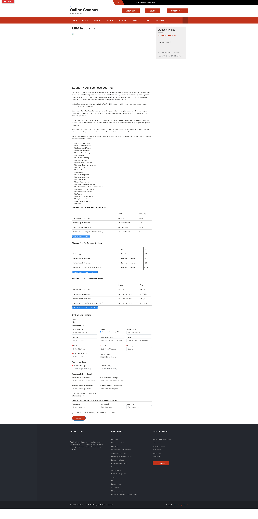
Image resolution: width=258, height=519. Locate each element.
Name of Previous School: (81, 378)
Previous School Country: (109, 378)
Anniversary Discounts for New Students (124, 494)
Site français (160, 20)
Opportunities (157, 453)
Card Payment (116, 470)
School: (74, 320)
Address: (75, 337)
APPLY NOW (161, 463)
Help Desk (114, 439)
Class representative (118, 443)
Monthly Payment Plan (119, 463)
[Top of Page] (252, 515)
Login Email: (104, 404)
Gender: (103, 329)
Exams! (152, 11)
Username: (76, 404)
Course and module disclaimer (121, 450)
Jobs (112, 477)
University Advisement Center (121, 457)
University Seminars (159, 446)
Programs (114, 446)
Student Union (157, 450)
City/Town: (76, 346)
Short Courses (116, 467)
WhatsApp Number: (107, 337)
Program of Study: (79, 366)
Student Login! (177, 11)
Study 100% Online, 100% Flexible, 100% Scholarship (169, 50)
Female (111, 332)
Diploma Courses (117, 491)
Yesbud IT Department (180, 505)
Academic (97, 20)
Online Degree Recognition (162, 439)
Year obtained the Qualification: (111, 386)
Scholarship (122, 20)
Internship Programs (118, 474)
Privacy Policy (116, 484)
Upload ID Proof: (105, 354)
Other (119, 332)
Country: (129, 346)
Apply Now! (130, 11)
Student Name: (78, 329)
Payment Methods (117, 460)
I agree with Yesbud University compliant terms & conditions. (95, 413)
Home (75, 20)
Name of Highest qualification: (82, 386)
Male (103, 332)
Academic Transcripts (118, 453)
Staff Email (115, 487)
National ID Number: (79, 354)
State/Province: (106, 346)
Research (135, 20)
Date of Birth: (131, 329)
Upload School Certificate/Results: (84, 393)
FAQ (112, 481)
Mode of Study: (105, 366)
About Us (85, 20)
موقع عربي (146, 20)
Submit (79, 418)
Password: (130, 404)
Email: (128, 337)
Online (167, 36)
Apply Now (109, 20)
